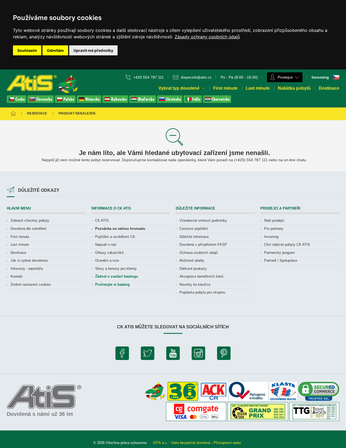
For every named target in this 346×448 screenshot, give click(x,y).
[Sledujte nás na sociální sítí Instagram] (198, 354)
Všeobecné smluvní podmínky (203, 220)
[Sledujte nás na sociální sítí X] (147, 354)
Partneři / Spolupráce (280, 260)
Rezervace (37, 113)
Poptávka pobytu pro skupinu (202, 292)
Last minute (258, 88)
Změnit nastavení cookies (31, 284)
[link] (207, 36)
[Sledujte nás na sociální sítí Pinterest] (224, 354)
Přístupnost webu (227, 443)
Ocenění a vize (107, 260)
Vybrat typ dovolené (179, 88)
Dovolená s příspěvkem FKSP (203, 244)
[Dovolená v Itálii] (193, 101)
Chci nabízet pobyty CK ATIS (287, 244)
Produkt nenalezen (76, 113)
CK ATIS (102, 220)
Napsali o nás (106, 244)
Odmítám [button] (55, 50)
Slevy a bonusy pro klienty (116, 269)
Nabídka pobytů (294, 88)
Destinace (329, 88)
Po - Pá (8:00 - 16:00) (239, 77)
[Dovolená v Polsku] (66, 101)
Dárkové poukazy (193, 269)
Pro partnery (273, 229)
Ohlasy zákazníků (109, 253)
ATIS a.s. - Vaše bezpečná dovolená (181, 443)
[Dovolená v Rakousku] (115, 101)
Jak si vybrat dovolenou (29, 260)
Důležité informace (194, 237)
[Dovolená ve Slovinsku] (170, 101)
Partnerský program (279, 253)
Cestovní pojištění (193, 229)
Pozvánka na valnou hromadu (120, 229)
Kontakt (17, 276)
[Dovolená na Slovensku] (41, 101)
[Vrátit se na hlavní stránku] (13, 113)
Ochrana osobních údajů (198, 253)
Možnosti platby (191, 260)
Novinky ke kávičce (194, 284)
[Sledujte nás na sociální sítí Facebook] (122, 354)
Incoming (271, 237)
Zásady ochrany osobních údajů (207, 36)
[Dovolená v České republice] (17, 101)
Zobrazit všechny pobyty (30, 220)
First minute (225, 88)
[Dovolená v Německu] (89, 101)
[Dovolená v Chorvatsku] (217, 101)
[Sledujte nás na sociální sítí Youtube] (173, 354)
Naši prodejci (274, 220)
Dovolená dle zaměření (28, 229)
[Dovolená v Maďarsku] (143, 101)
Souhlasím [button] (27, 50)
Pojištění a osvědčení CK (115, 237)
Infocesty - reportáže (27, 269)
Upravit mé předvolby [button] (93, 50)
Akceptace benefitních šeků (201, 276)
